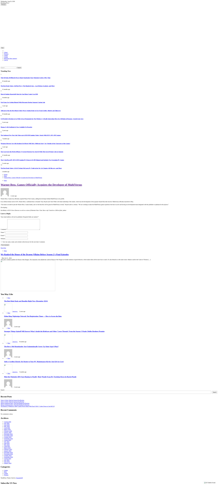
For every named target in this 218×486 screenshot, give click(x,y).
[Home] (4, 51)
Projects (6, 54)
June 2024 (7, 461)
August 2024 (7, 458)
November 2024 (8, 454)
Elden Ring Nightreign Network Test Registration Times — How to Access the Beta (33, 316)
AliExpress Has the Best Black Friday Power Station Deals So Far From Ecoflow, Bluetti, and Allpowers (31, 110)
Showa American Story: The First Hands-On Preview (15, 403)
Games (6, 57)
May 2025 (7, 445)
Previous (3, 4)
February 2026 (8, 431)
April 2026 (7, 428)
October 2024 (7, 455)
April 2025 (7, 446)
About (5, 52)
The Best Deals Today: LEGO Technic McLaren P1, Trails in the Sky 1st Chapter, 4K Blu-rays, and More (31, 168)
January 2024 (7, 463)
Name (3, 232)
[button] (1, 63)
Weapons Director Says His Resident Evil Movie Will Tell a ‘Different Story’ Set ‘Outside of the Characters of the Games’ (35, 143)
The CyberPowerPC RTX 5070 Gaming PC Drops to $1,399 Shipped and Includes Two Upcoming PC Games (32, 160)
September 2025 (8, 438)
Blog (10, 58)
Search (2, 390)
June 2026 (7, 425)
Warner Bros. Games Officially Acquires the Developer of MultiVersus (41, 184)
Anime (6, 55)
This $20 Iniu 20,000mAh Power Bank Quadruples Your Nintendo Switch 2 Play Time (25, 77)
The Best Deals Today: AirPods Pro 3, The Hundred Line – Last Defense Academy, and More (28, 86)
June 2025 (7, 443)
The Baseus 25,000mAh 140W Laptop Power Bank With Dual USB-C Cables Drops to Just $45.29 (27, 406)
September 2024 (8, 457)
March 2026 (7, 429)
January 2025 (7, 451)
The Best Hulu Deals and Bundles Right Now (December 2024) (26, 301)
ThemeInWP (19, 478)
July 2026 (6, 423)
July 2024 (6, 460)
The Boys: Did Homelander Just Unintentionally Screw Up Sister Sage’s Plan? (31, 346)
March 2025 (7, 448)
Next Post (3, 248)
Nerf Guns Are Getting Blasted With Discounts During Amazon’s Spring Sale (23, 102)
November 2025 (8, 435)
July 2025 (6, 441)
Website (3, 238)
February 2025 (8, 449)
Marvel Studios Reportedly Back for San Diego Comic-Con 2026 (19, 94)
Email (3, 235)
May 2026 (7, 426)
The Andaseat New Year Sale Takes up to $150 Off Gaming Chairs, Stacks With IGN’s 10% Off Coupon (31, 135)
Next (2, 47)
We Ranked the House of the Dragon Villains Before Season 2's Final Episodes (35, 254)
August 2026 (7, 422)
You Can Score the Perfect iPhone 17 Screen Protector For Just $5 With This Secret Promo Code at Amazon (32, 151)
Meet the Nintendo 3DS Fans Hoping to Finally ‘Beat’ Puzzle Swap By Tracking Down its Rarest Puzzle (40, 377)
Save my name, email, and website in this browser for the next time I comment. (24, 242)
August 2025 (7, 440)
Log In (6, 60)
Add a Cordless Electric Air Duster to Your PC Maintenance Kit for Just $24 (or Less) (34, 362)
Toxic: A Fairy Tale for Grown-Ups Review (12, 400)
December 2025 (8, 434)
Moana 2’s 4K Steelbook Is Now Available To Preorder (16, 127)
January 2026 (7, 432)
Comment (4, 229)
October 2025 (7, 437)
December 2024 (8, 452)
